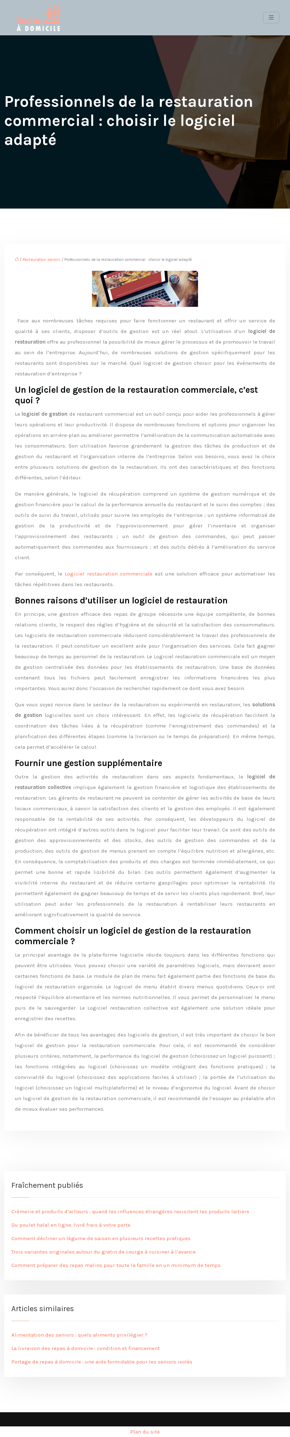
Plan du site (145, 1432)
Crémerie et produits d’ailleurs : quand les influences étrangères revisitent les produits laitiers (130, 1211)
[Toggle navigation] (271, 17)
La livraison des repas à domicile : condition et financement (85, 1348)
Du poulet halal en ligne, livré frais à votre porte (70, 1225)
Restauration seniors (41, 259)
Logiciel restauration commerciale (108, 574)
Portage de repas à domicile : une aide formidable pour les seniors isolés (101, 1362)
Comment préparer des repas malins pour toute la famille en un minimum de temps (116, 1265)
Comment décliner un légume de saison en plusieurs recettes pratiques (101, 1238)
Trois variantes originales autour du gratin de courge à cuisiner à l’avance (103, 1252)
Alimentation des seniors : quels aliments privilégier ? (79, 1335)
